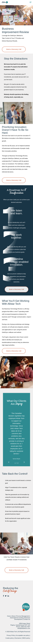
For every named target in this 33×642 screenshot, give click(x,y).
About (13, 616)
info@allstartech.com (23, 628)
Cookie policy (10, 638)
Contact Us (26, 619)
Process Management (22, 616)
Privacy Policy (11, 635)
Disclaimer (18, 638)
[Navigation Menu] (30, 2)
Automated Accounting (16, 617)
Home (9, 616)
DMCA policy (26, 638)
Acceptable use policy (22, 635)
